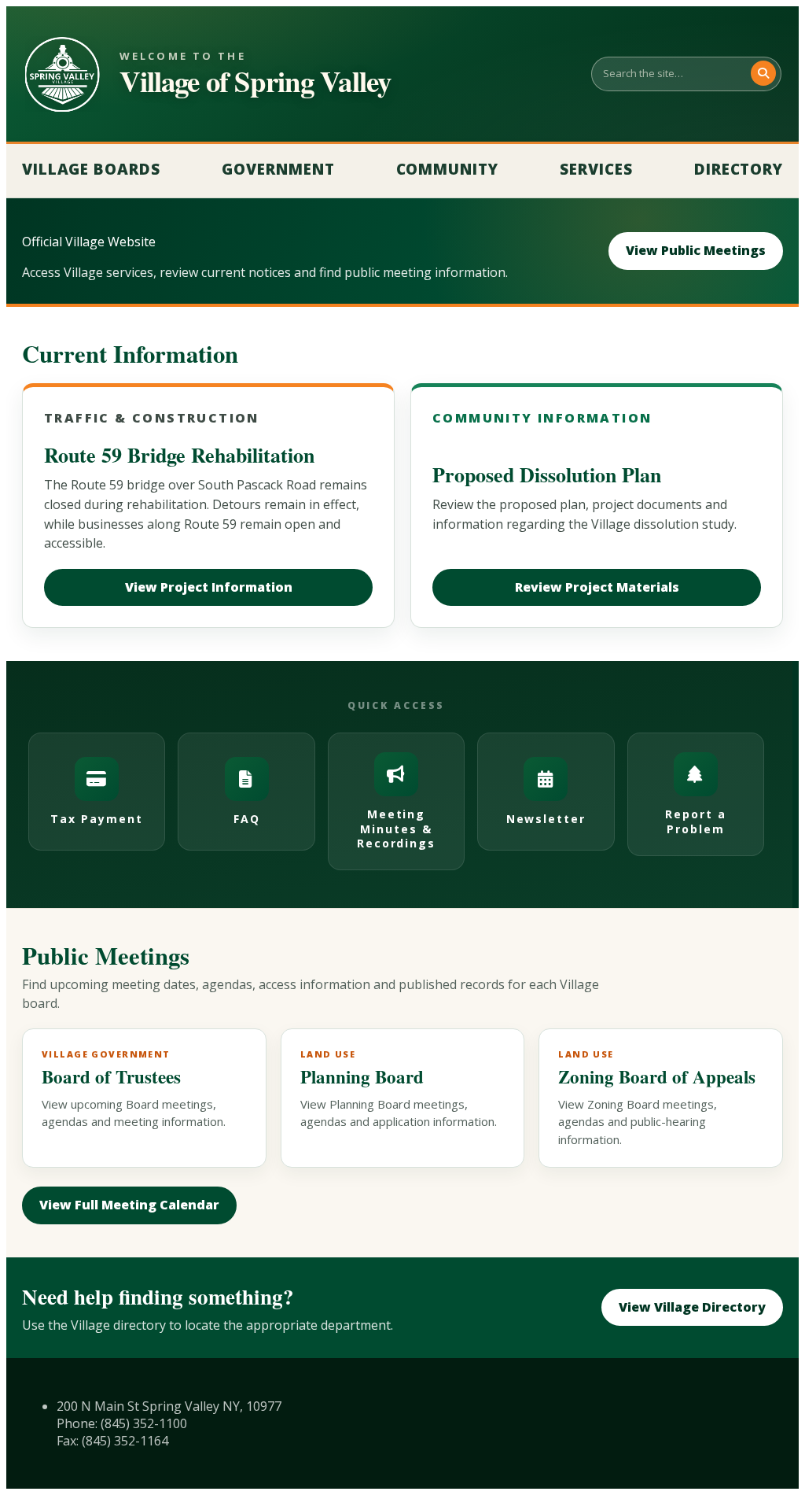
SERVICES (596, 169)
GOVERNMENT (278, 169)
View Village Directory (692, 1307)
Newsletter (546, 818)
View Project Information (208, 587)
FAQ (246, 818)
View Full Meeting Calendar (129, 1204)
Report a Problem (695, 821)
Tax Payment (96, 818)
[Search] (763, 73)
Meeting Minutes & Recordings (396, 828)
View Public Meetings (696, 250)
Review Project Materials (597, 587)
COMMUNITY (447, 169)
